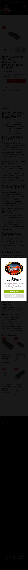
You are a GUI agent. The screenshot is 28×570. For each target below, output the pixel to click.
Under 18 (14, 296)
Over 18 (14, 291)
